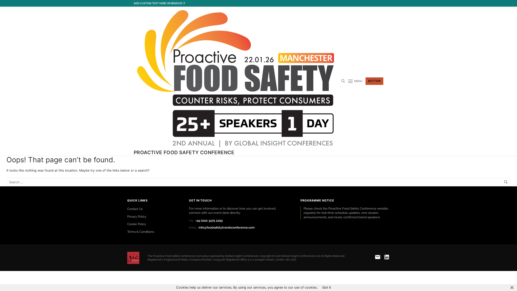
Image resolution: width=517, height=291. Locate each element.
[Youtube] (365, 3)
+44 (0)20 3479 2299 (206, 220)
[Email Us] (378, 258)
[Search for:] (258, 182)
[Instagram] (373, 3)
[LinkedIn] (387, 258)
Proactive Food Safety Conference (184, 152)
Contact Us (135, 209)
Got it (326, 287)
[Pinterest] (380, 3)
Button (374, 80)
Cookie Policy (136, 224)
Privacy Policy (136, 216)
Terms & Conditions (140, 231)
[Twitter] (358, 3)
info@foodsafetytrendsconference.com (222, 227)
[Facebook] (351, 3)
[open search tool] (343, 81)
